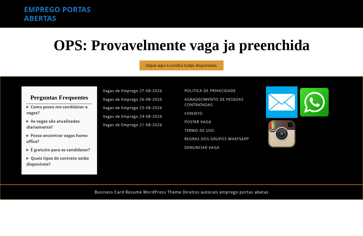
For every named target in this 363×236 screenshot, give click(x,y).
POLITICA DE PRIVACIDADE (210, 90)
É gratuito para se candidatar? (60, 150)
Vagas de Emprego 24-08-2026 (132, 116)
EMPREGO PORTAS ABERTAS (57, 13)
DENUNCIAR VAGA (202, 147)
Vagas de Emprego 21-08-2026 (132, 124)
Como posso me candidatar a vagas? (57, 110)
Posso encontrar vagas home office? (56, 138)
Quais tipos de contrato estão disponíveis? (57, 161)
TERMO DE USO (199, 130)
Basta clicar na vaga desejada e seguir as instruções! (58, 110)
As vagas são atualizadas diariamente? (53, 124)
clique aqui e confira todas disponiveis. (184, 66)
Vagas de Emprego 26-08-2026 (132, 99)
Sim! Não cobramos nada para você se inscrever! (58, 150)
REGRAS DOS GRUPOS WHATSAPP (216, 138)
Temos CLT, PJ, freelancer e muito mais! (57, 161)
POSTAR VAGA (197, 121)
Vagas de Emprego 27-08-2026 (132, 90)
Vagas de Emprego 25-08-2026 (132, 107)
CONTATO (193, 113)
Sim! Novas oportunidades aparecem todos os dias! (58, 124)
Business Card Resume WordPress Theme (138, 192)
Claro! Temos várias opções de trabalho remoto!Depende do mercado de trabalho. (57, 138)
